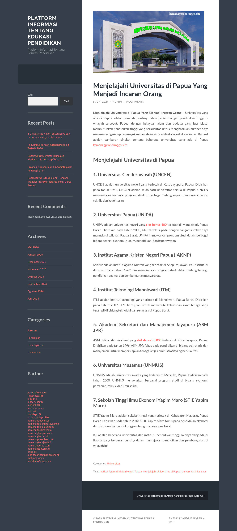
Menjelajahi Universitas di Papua (161, 471)
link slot (32, 451)
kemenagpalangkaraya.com (43, 423)
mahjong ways (36, 457)
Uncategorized (36, 345)
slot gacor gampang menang (43, 454)
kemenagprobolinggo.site (110, 145)
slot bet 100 (34, 404)
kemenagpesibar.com (40, 429)
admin (117, 101)
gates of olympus (37, 392)
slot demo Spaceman (39, 461)
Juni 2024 (33, 298)
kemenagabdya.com (39, 420)
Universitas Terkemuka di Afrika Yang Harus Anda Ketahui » (171, 495)
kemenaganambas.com (40, 439)
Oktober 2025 (36, 276)
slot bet (32, 411)
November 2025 (37, 269)
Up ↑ (172, 522)
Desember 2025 (37, 261)
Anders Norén (192, 518)
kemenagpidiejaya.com (41, 426)
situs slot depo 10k (38, 417)
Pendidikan (34, 337)
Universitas (34, 352)
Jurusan (32, 330)
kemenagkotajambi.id (40, 442)
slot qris (32, 398)
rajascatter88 (36, 395)
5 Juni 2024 (100, 101)
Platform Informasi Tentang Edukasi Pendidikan (44, 30)
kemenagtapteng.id (39, 448)
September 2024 (37, 284)
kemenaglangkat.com (40, 433)
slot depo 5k (34, 414)
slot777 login (35, 401)
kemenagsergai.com (39, 445)
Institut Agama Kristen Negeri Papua (121, 471)
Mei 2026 (33, 247)
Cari (31, 94)
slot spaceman (36, 408)
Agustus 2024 (36, 291)
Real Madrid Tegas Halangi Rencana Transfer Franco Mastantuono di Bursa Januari (49, 181)
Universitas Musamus (193, 471)
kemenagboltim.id (38, 436)
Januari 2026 (35, 254)
